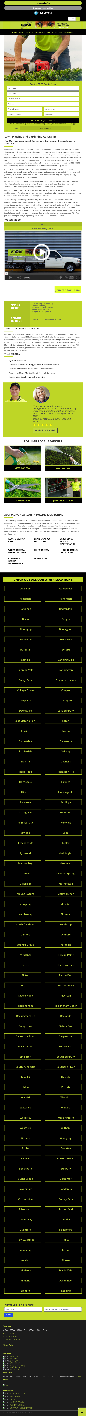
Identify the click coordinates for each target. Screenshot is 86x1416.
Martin (25, 873)
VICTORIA (13, 1399)
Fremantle (65, 741)
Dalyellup (25, 700)
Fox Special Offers (43, 3)
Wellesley (25, 1117)
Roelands (65, 1016)
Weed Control (15, 1362)
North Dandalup (25, 924)
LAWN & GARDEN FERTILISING (42, 540)
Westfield (25, 1127)
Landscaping (14, 1369)
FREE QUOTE (40, 32)
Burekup (25, 649)
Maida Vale (65, 1270)
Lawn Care (14, 1357)
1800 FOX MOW (10, 1336)
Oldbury (66, 934)
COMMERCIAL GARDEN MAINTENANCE (15, 561)
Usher (25, 1087)
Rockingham (25, 1005)
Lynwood (25, 853)
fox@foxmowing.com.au (13, 1339)
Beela (25, 619)
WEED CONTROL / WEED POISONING (17, 551)
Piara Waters (66, 965)
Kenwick (66, 822)
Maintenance (15, 1367)
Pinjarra (25, 985)
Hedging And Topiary (17, 1366)
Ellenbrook (25, 1209)
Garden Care (15, 1360)
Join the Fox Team (68, 290)
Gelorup (66, 751)
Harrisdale (25, 781)
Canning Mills (66, 659)
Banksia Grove (65, 1158)
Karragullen (25, 812)
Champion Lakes (66, 680)
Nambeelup (25, 914)
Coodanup (66, 1189)
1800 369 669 (45, 12)
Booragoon (65, 629)
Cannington (66, 670)
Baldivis (25, 1158)
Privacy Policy (52, 124)
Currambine (25, 1199)
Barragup (25, 608)
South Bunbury (66, 1056)
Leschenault (25, 843)
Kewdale (25, 832)
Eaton (65, 720)
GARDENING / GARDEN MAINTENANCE (67, 541)
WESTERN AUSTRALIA (17, 1405)
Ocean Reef (66, 1280)
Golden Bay (25, 1219)
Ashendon (66, 598)
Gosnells (66, 761)
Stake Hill (25, 1077)
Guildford (25, 1229)
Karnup (65, 1250)
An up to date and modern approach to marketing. (27, 377)
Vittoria (65, 1087)
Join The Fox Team (54, 32)
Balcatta (66, 1148)
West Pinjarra (66, 1117)
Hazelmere (65, 1229)
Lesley (66, 843)
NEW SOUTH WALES (17, 1393)
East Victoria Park (25, 720)
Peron (25, 965)
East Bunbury (66, 710)
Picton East (65, 975)
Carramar (66, 1178)
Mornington (66, 883)
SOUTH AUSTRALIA (17, 1402)
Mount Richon (65, 893)
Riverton (66, 995)
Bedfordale (65, 608)
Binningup (25, 629)
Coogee (65, 690)
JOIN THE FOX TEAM (63, 500)
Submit (8, 1315)
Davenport (65, 700)
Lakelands (25, 1270)
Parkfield (65, 944)
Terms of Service (66, 124)
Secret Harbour (25, 1036)
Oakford (25, 934)
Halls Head (25, 771)
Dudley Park (65, 1199)
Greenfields (66, 1219)
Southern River (66, 1066)
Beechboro (25, 1168)
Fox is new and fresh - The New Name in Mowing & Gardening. (32, 373)
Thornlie (66, 1077)
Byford (66, 649)
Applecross (65, 588)
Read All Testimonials (45, 430)
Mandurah (65, 863)
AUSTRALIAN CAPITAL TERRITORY (21, 1408)
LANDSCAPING (41, 558)
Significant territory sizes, (18, 360)
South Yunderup (25, 1066)
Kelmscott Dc (25, 822)
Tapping (66, 1290)
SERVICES (29, 32)
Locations (68, 32)
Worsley (25, 1138)
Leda (66, 832)
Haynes (65, 781)
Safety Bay (65, 1026)
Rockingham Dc (25, 1016)
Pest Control (14, 1364)
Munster (66, 904)
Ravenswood (25, 995)
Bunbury (66, 1168)
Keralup (25, 1260)
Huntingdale (65, 792)
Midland (25, 1280)
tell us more (45, 128)
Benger (65, 619)
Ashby (25, 1148)
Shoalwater (66, 1046)
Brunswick (66, 639)
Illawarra (25, 802)
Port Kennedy (66, 985)
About (21, 32)
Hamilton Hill (66, 771)
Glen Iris (25, 761)
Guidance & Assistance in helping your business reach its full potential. (34, 365)
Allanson (25, 588)
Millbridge (25, 883)
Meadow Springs (66, 873)
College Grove (25, 690)
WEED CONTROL (23, 468)
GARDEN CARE (23, 500)
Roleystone (25, 1026)
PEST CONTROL (63, 468)
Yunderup (66, 924)
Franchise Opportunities (43, 8)
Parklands (25, 954)
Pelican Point (66, 954)
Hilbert (25, 792)
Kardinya (65, 802)
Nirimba (66, 914)
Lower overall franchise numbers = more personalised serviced (31, 369)
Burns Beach (25, 1178)
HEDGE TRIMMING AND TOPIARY (69, 551)
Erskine (25, 731)
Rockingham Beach (65, 1005)
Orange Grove (25, 944)
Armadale (25, 598)
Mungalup (25, 904)
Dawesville (25, 710)
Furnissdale (25, 751)
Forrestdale (25, 741)
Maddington (65, 853)
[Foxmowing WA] (43, 255)
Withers (66, 1127)
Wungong (65, 1138)
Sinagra (25, 1290)
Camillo (25, 659)
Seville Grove (25, 1046)
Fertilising (13, 1358)
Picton (25, 975)
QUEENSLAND (15, 1396)
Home (14, 32)
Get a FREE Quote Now (43, 120)
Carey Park (25, 680)
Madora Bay (25, 863)
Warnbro (65, 1097)
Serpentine (65, 1036)
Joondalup (25, 1250)
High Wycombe (25, 1239)
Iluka (66, 1239)
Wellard (65, 1107)
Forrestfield (66, 1209)
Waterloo (25, 1107)
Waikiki (25, 1097)
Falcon (66, 731)
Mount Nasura (25, 893)
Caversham (25, 1189)
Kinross (65, 1260)
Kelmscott (66, 812)
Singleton (25, 1056)
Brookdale (25, 639)
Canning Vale (25, 670)
